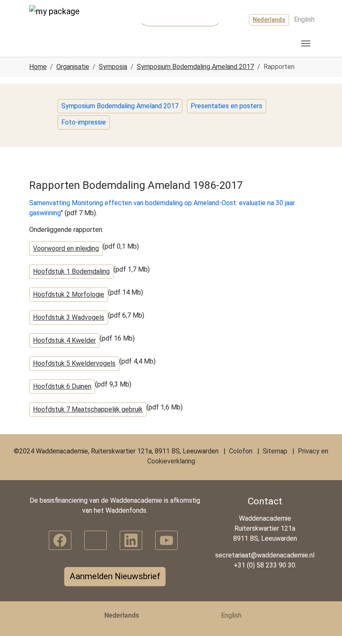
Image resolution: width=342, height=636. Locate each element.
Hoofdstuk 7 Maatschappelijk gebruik (88, 409)
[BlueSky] (95, 540)
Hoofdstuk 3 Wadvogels (68, 317)
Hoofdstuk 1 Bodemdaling (71, 271)
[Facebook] (60, 540)
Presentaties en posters (226, 106)
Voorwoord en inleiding (66, 248)
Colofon (240, 451)
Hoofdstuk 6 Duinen (62, 386)
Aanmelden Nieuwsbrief (115, 576)
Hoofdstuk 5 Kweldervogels (74, 363)
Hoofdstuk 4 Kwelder (64, 340)
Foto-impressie (83, 122)
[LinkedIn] (131, 540)
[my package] (60, 20)
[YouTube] (166, 540)
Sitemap (275, 451)
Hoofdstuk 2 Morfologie (68, 294)
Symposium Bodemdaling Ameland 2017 (120, 106)
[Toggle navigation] (306, 43)
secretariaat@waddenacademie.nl (264, 555)
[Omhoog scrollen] (324, 618)
